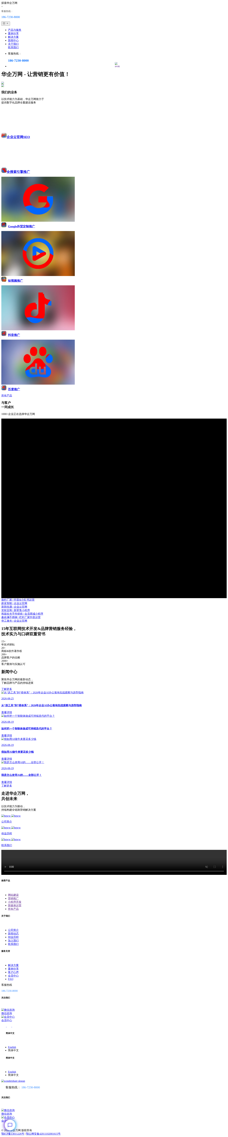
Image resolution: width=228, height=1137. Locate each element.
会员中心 (13, 975)
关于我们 (13, 43)
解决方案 (13, 36)
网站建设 (13, 894)
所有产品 (13, 908)
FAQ (10, 979)
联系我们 (13, 47)
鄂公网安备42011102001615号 (43, 1133)
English (12, 1047)
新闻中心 (13, 40)
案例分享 (13, 33)
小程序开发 (14, 901)
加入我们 (13, 940)
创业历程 (13, 937)
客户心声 (13, 972)
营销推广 (13, 898)
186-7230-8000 (30, 1087)
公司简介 (13, 930)
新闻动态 (13, 933)
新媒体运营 (14, 905)
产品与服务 (14, 29)
